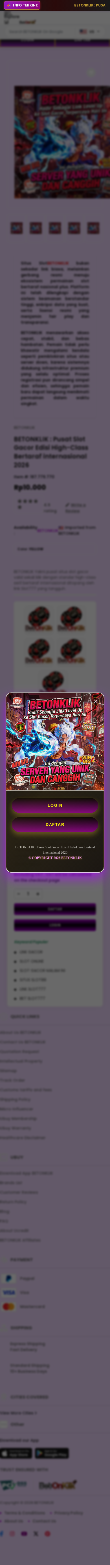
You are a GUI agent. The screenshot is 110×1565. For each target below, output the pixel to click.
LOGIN (55, 805)
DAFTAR (55, 824)
